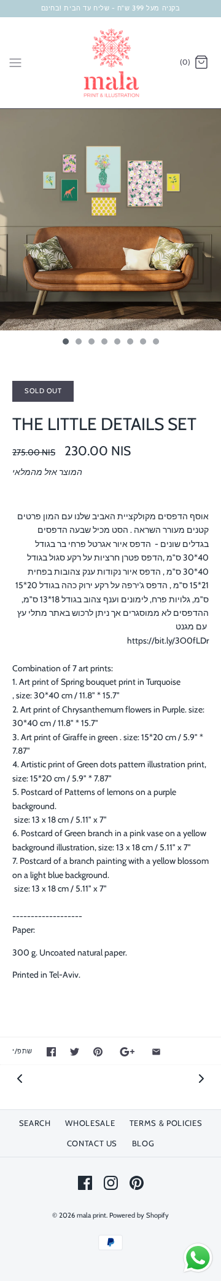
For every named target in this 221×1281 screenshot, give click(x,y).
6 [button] (129, 343)
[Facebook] (85, 1183)
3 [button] (91, 343)
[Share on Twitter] (74, 1051)
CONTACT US (92, 1143)
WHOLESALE (90, 1123)
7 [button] (142, 343)
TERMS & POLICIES (166, 1123)
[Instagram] (111, 1183)
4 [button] (104, 343)
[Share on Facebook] (51, 1051)
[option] (110, 219)
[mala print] (110, 62)
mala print (91, 1215)
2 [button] (78, 343)
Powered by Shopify (139, 1215)
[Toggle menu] (15, 62)
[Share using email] (156, 1051)
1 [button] (65, 343)
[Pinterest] (137, 1183)
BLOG (143, 1143)
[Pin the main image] (98, 1051)
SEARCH (35, 1123)
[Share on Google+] (127, 1051)
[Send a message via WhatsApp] (198, 1258)
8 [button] (155, 343)
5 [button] (116, 343)
